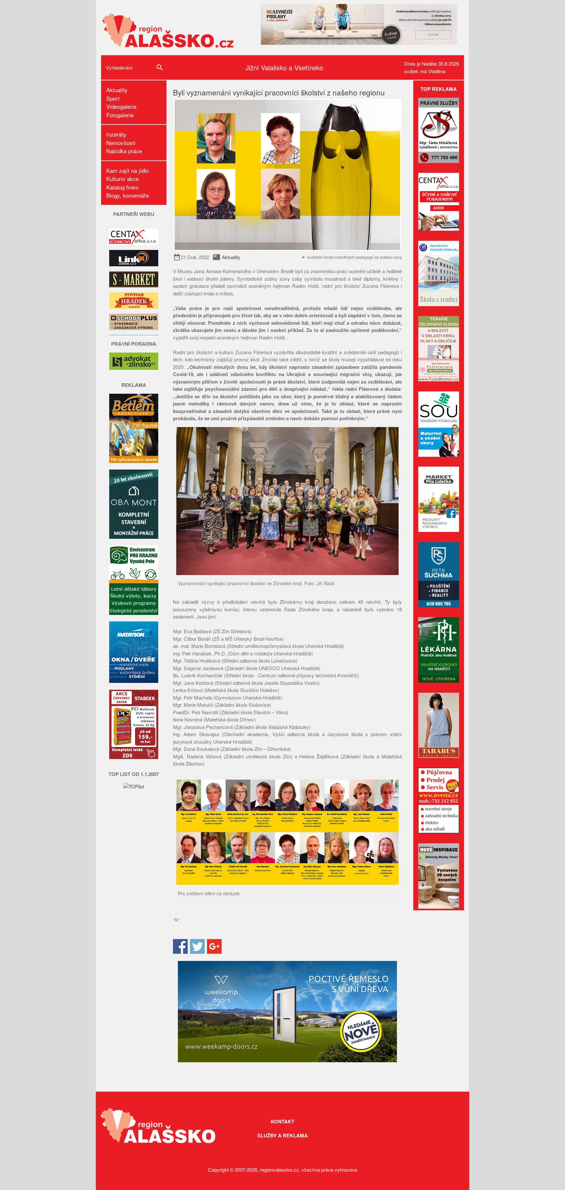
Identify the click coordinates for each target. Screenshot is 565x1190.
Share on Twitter (197, 946)
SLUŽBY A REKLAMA (282, 1135)
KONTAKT (282, 1121)
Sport (113, 98)
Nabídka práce (124, 151)
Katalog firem (122, 187)
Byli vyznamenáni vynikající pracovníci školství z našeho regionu (279, 92)
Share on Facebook (180, 946)
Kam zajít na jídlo (127, 170)
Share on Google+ (214, 946)
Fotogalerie (119, 115)
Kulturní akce (122, 178)
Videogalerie (121, 106)
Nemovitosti (120, 143)
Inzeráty (116, 134)
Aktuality (117, 90)
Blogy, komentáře (127, 195)
